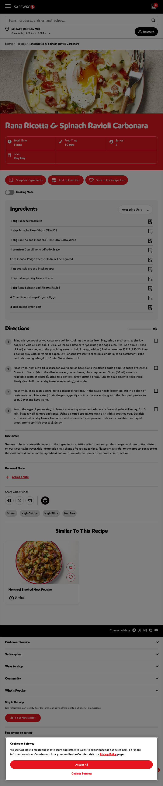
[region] (81, 759)
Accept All (81, 765)
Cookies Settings (82, 773)
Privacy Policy (108, 754)
